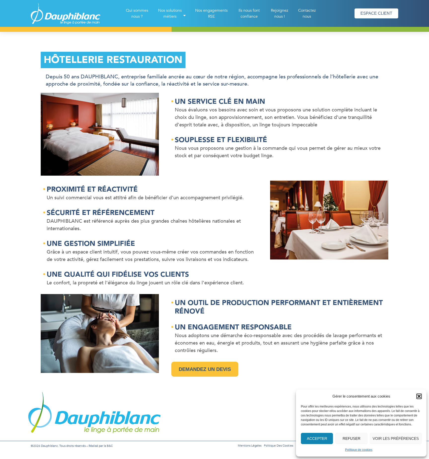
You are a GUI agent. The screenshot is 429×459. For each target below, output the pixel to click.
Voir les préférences (396, 438)
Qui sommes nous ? (137, 13)
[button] (419, 396)
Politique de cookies (358, 450)
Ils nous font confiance (249, 13)
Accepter (317, 438)
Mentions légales (249, 446)
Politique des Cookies (278, 446)
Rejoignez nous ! (279, 13)
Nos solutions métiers (170, 13)
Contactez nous (307, 13)
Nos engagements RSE (211, 13)
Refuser (351, 438)
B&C (110, 446)
